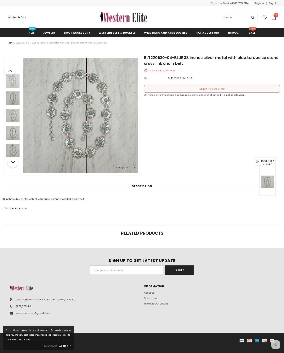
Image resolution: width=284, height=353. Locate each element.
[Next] (12, 162)
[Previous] (9, 70)
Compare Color (125, 167)
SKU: (146, 78)
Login (203, 89)
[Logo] (123, 17)
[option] (80, 115)
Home (11, 42)
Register (259, 3)
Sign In (273, 3)
